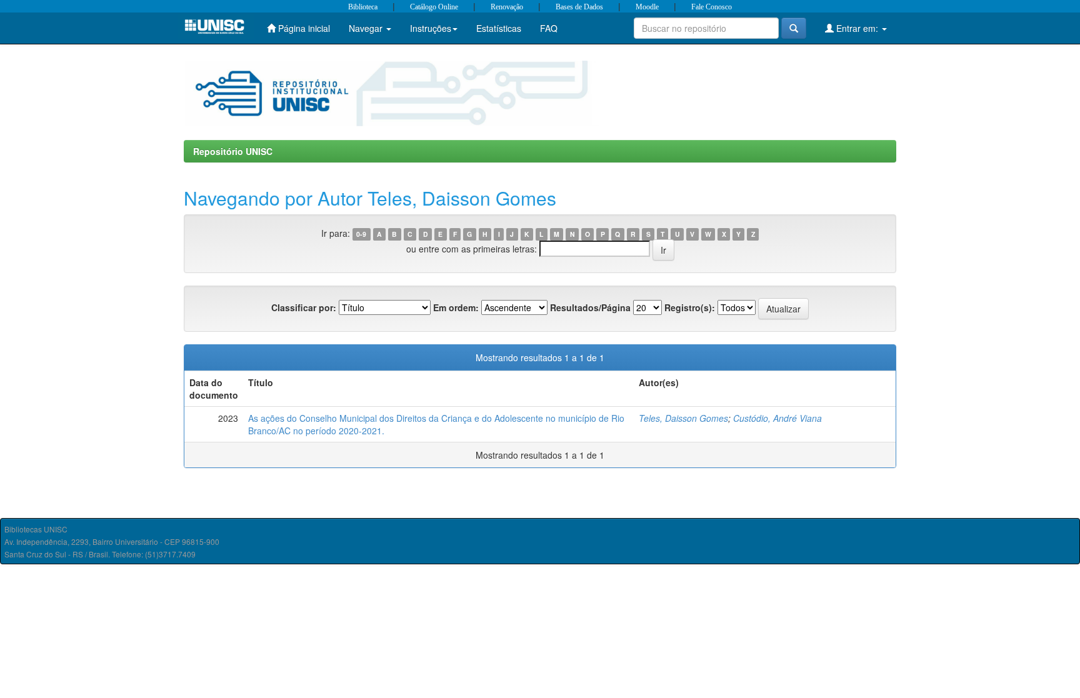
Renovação (507, 7)
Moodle (647, 7)
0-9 (361, 234)
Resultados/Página (590, 307)
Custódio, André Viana (777, 418)
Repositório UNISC (232, 151)
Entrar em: (857, 28)
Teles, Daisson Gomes (683, 418)
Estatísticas (498, 28)
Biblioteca (363, 7)
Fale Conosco (711, 7)
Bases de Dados (579, 7)
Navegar (367, 28)
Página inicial (303, 28)
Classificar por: (303, 307)
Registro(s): (689, 307)
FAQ (549, 28)
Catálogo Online (434, 7)
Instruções (430, 28)
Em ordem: (456, 307)
